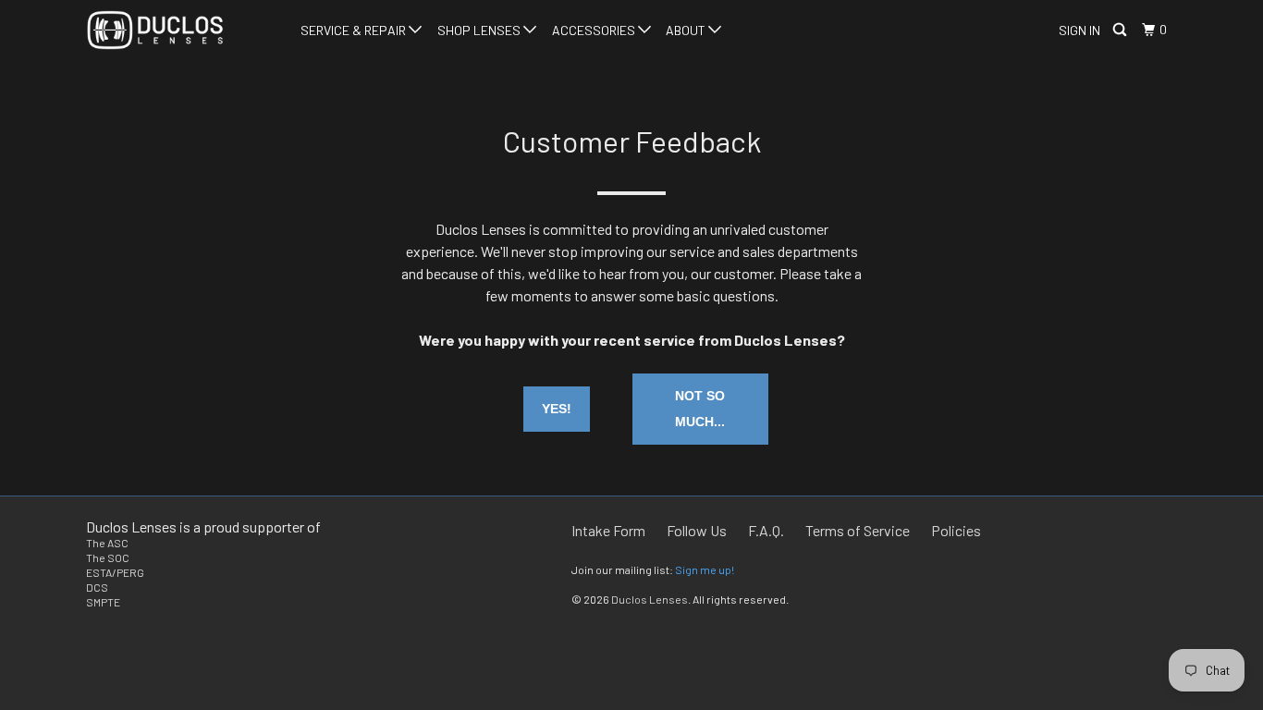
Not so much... (700, 409)
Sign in (1079, 30)
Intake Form (608, 530)
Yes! (556, 408)
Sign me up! (704, 569)
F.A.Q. (766, 530)
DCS (97, 587)
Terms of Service (857, 530)
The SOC (107, 557)
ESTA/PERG (115, 572)
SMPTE (103, 601)
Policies (956, 530)
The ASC (107, 542)
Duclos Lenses (649, 599)
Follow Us (697, 530)
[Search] (1121, 30)
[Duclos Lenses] (181, 30)
